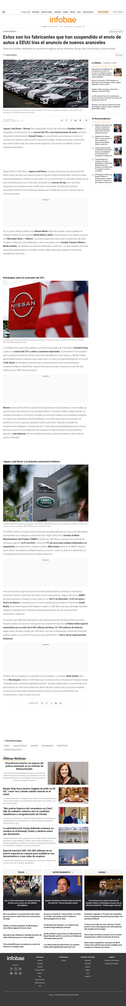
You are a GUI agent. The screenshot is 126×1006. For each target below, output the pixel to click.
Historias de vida (53, 26)
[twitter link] (15, 968)
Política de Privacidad (111, 963)
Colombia (57, 12)
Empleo (63, 960)
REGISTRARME (103, 12)
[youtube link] (11, 973)
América (39, 960)
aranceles (34, 746)
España (65, 12)
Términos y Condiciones (111, 960)
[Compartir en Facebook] (66, 120)
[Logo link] (63, 19)
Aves (60, 26)
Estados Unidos (46, 12)
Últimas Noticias (40, 983)
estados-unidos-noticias (12, 750)
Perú (79, 12)
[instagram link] (20, 968)
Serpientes (78, 26)
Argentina (35, 12)
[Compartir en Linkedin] (75, 120)
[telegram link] (15, 973)
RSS (40, 986)
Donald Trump (62, 746)
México (72, 12)
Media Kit (88, 976)
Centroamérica (88, 12)
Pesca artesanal (69, 26)
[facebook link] (11, 968)
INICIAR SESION (118, 12)
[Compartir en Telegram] (80, 120)
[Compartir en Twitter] (71, 120)
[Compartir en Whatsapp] (62, 120)
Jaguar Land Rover (20, 746)
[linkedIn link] (20, 973)
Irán (83, 26)
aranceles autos (47, 746)
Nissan (6, 746)
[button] (4, 12)
